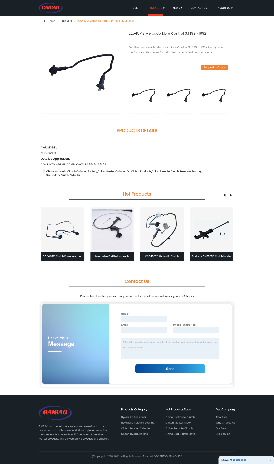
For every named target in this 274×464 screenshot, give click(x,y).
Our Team (222, 428)
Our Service (223, 434)
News (176, 8)
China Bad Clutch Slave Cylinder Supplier (181, 434)
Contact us (199, 8)
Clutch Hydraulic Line (134, 434)
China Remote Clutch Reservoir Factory (177, 171)
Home (134, 8)
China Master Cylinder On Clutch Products (124, 171)
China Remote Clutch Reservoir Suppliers (179, 428)
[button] (224, 195)
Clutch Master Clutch (179, 423)
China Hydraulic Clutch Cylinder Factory (71, 171)
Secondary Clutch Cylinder (63, 175)
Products (155, 8)
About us (224, 8)
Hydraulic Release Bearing (138, 423)
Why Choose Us (225, 423)
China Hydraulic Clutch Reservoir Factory (180, 417)
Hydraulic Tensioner (133, 417)
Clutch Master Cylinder (135, 428)
